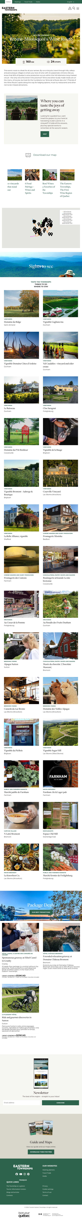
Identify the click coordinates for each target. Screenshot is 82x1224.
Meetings (18, 2)
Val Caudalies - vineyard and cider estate (58, 365)
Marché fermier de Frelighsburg (57, 875)
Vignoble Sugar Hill (52, 750)
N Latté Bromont (12, 833)
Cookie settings (47, 1189)
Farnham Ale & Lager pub (55, 792)
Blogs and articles (12, 1192)
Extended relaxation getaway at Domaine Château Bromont (57, 958)
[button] (36, 232)
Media (38, 2)
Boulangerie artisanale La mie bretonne (56, 579)
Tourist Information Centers (16, 1189)
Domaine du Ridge (12, 321)
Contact (45, 1195)
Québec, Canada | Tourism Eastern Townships (9, 8)
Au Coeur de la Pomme (14, 622)
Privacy (45, 1186)
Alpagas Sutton (11, 664)
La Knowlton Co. (12, 875)
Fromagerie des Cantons (15, 577)
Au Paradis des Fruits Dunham (57, 622)
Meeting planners (48, 1170)
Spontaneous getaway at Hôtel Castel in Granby (19, 959)
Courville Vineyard (52, 491)
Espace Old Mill (50, 833)
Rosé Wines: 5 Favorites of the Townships (48, 188)
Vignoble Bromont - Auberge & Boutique (18, 493)
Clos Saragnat (49, 408)
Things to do (41, 284)
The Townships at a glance (15, 1186)
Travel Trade (28, 2)
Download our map (44, 154)
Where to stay (41, 287)
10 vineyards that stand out (13, 186)
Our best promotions (41, 912)
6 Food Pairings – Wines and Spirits (30, 188)
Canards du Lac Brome (14, 708)
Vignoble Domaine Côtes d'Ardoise (20, 363)
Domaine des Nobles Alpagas (56, 708)
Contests (9, 1195)
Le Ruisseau (9, 408)
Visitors (8, 2)
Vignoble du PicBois (13, 750)
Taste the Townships (41, 282)
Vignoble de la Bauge (52, 449)
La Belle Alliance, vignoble (16, 536)
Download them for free (41, 1152)
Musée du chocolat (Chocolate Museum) (57, 666)
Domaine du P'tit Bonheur (16, 449)
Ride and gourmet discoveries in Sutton (16, 1019)
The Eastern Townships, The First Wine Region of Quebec (66, 190)
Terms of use (46, 1192)
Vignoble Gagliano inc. (53, 321)
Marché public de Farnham (16, 792)
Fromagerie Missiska (52, 536)
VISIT (45, 134)
